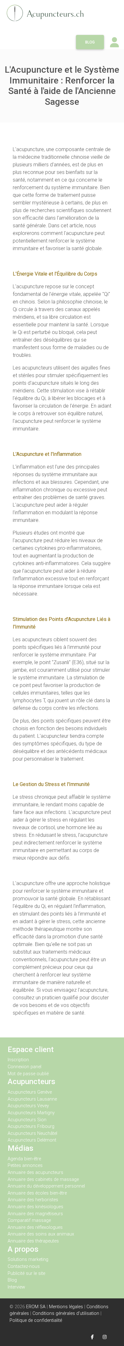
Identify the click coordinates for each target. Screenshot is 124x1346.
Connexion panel (25, 1066)
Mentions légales (66, 1306)
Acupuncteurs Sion (27, 1120)
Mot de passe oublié (28, 1073)
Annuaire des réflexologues (35, 1227)
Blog (90, 42)
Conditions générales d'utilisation (65, 1313)
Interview (16, 1287)
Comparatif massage (29, 1220)
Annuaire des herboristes (33, 1200)
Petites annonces (25, 1165)
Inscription (18, 1060)
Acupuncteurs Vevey (28, 1106)
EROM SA (35, 1306)
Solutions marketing (28, 1259)
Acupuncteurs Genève (30, 1092)
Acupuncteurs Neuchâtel (32, 1133)
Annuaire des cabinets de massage (43, 1179)
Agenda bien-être (24, 1159)
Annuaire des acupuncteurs (35, 1172)
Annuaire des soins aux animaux (41, 1234)
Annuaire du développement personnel (46, 1186)
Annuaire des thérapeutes (33, 1241)
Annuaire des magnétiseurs (35, 1213)
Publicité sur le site (26, 1273)
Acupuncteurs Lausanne (32, 1099)
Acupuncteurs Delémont (32, 1140)
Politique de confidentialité (36, 1320)
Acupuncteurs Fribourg (31, 1126)
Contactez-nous (24, 1266)
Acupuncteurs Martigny (31, 1113)
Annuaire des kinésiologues (35, 1206)
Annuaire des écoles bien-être (37, 1193)
